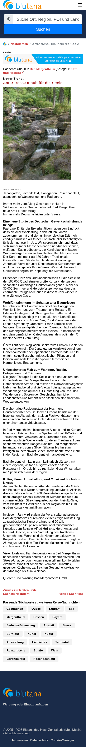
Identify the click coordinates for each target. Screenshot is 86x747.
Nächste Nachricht (16, 593)
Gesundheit (14, 608)
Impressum (20, 740)
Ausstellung (15, 642)
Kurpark (54, 608)
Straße (38, 650)
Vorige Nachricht (71, 593)
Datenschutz (39, 740)
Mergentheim (15, 617)
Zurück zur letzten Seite (20, 590)
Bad (71, 608)
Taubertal (62, 642)
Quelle (36, 608)
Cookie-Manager (62, 740)
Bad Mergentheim (42, 69)
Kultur (48, 633)
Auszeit (48, 625)
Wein (54, 650)
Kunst (32, 633)
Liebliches (39, 642)
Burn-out (12, 633)
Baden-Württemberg (20, 625)
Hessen (38, 617)
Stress (66, 625)
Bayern (57, 617)
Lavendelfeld (15, 658)
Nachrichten (19, 43)
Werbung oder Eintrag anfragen (25, 704)
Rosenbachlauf (44, 658)
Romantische (15, 650)
